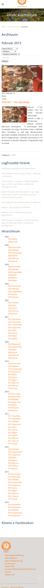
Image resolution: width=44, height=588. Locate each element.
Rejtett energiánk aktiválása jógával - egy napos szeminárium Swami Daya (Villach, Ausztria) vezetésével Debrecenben (20, 194)
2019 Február (13, 385)
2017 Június (12, 430)
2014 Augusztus (14, 515)
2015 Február (13, 496)
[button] (3, 4)
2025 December (14, 247)
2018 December (14, 394)
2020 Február (13, 355)
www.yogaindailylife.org (14, 555)
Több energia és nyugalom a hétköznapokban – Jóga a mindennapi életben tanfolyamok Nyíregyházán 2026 (21, 184)
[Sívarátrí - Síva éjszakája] (22, 78)
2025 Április (12, 255)
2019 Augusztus (14, 372)
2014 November (14, 507)
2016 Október (13, 449)
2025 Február (13, 258)
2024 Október (13, 269)
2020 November (14, 344)
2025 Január (13, 261)
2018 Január (13, 410)
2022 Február (13, 311)
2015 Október (13, 479)
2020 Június (12, 352)
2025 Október (13, 250)
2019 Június (12, 377)
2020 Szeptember (15, 347)
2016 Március (13, 463)
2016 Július (12, 457)
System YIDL (10, 566)
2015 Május (12, 491)
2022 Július (12, 305)
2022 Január (13, 314)
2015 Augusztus (14, 485)
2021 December (14, 319)
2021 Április (12, 338)
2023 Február (13, 297)
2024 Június (12, 278)
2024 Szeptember (15, 272)
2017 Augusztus (14, 424)
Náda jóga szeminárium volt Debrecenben (19, 168)
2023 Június (12, 294)
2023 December (14, 286)
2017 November (14, 419)
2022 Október (13, 302)
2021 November (14, 322)
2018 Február (13, 408)
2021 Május (12, 336)
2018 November (14, 396)
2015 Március (13, 493)
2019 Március (13, 383)
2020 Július (12, 349)
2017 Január (13, 443)
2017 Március (13, 438)
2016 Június (12, 460)
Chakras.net (9, 574)
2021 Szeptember (15, 325)
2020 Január (13, 358)
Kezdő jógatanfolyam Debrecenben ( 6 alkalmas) (21, 202)
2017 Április (12, 435)
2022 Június (12, 308)
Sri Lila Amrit (10, 563)
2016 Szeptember (15, 452)
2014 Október (13, 510)
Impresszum (5, 587)
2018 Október (13, 399)
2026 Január (13, 242)
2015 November (14, 477)
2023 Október (13, 289)
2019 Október (13, 366)
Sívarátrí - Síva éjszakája (15, 102)
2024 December (14, 266)
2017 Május (12, 432)
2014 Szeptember (15, 513)
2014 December (14, 504)
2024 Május (12, 280)
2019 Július (12, 374)
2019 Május (12, 380)
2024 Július (12, 275)
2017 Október (13, 421)
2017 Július (12, 427)
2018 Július (12, 405)
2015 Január (13, 499)
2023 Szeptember (15, 291)
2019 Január (13, 388)
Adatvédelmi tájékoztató (17, 587)
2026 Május (12, 239)
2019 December (14, 363)
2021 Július (12, 330)
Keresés (5, 61)
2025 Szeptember (15, 253)
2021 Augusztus (14, 327)
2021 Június (12, 333)
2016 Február (13, 466)
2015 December (14, 474)
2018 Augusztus (14, 402)
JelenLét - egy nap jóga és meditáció (16, 207)
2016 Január (13, 468)
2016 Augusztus (14, 455)
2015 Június (12, 488)
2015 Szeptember (15, 482)
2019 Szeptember (15, 369)
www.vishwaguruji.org (13, 561)
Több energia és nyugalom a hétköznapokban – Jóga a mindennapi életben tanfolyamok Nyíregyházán (21, 223)
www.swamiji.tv (11, 558)
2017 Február (13, 441)
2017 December (14, 416)
